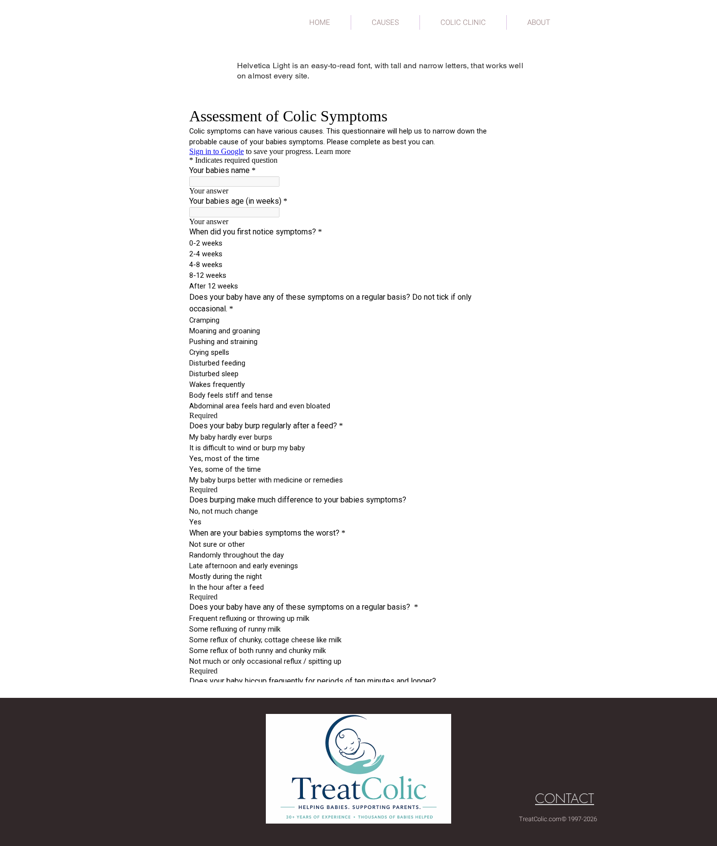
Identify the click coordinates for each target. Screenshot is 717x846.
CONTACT (564, 798)
